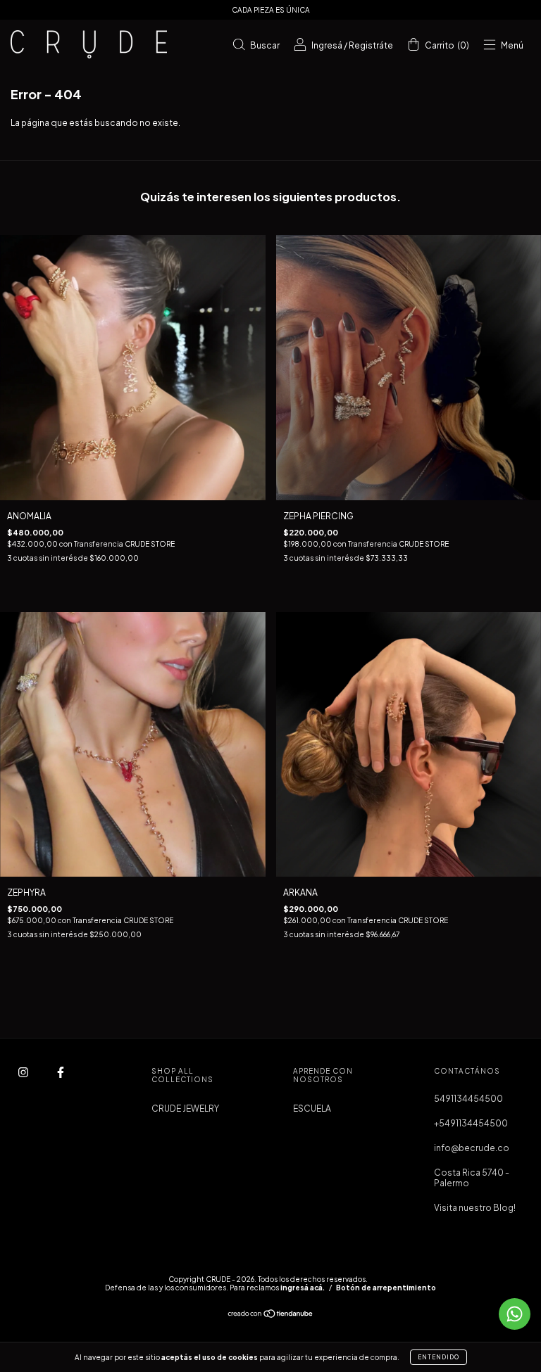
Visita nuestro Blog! (475, 1207)
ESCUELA (312, 1108)
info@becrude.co (471, 1148)
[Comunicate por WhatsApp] (514, 1314)
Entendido (438, 1357)
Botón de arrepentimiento (386, 1287)
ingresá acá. (302, 1287)
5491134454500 (468, 1098)
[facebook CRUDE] (60, 1072)
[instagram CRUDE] (24, 1072)
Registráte (371, 45)
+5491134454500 (471, 1123)
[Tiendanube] (271, 1315)
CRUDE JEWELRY (185, 1108)
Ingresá (326, 45)
